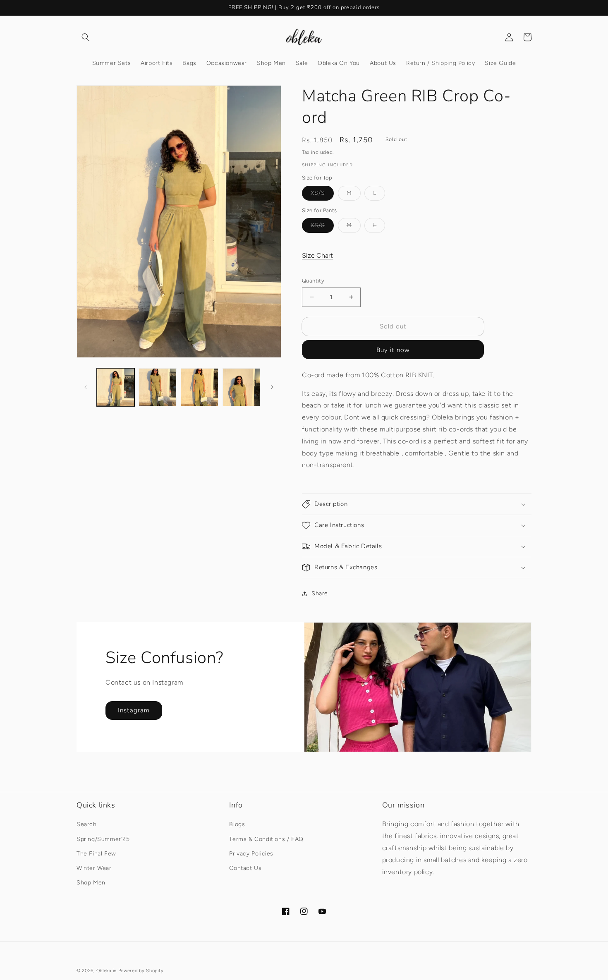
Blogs (237, 824)
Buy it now (392, 350)
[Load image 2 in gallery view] (157, 387)
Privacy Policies (251, 853)
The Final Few (96, 853)
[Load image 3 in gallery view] (199, 387)
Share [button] (319, 593)
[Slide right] (272, 387)
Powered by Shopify (141, 970)
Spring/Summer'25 (103, 839)
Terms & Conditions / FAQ (266, 839)
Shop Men (91, 882)
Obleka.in (106, 970)
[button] (86, 37)
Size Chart (317, 255)
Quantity (313, 281)
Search (87, 824)
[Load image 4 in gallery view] (241, 387)
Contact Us (245, 868)
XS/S (322, 195)
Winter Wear (94, 868)
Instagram (134, 710)
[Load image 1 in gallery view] (115, 387)
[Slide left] (86, 387)
